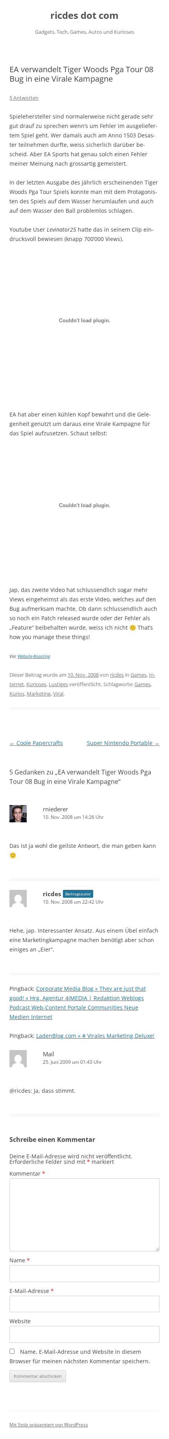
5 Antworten (24, 97)
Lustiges (58, 684)
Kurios (16, 693)
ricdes (117, 674)
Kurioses (36, 684)
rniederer (55, 809)
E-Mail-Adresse (31, 1291)
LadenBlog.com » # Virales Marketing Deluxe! (95, 1035)
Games (138, 674)
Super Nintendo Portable (123, 743)
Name (19, 1260)
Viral (58, 693)
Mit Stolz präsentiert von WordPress (48, 1424)
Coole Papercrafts (36, 743)
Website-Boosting (34, 656)
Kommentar (27, 1173)
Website (20, 1321)
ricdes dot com (84, 15)
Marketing (39, 693)
